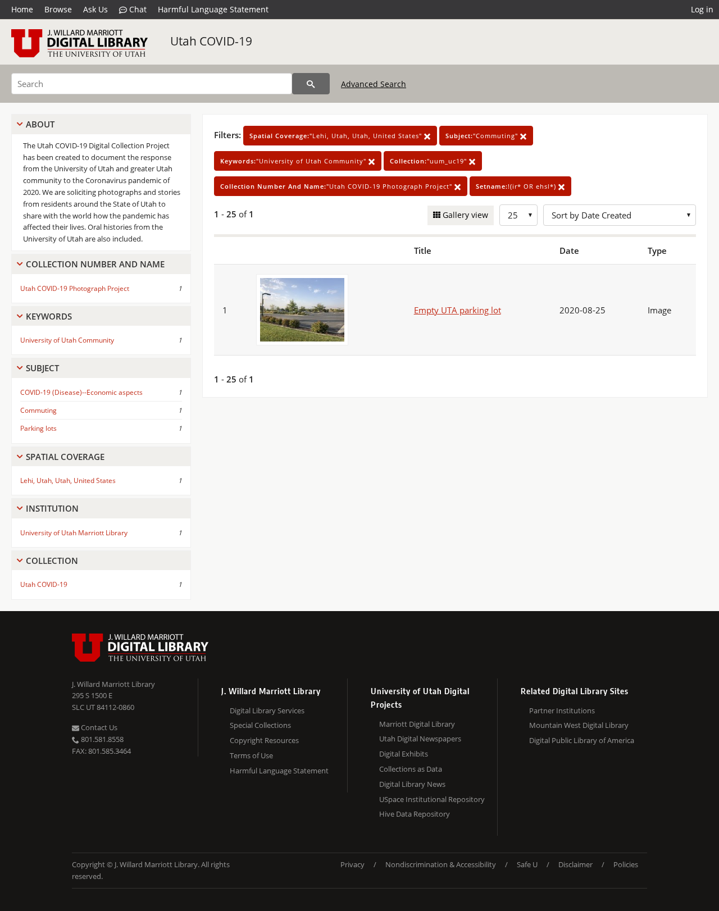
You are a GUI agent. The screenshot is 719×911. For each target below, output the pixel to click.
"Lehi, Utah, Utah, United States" (336, 135)
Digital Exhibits (403, 754)
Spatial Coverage (65, 456)
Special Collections (260, 725)
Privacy (352, 864)
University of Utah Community (67, 340)
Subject (42, 367)
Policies (625, 864)
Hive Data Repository (414, 814)
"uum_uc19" (429, 161)
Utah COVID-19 (211, 41)
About (40, 124)
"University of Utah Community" (294, 161)
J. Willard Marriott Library (113, 684)
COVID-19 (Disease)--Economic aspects (81, 392)
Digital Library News (412, 784)
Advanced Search (373, 84)
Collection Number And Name (95, 264)
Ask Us (95, 9)
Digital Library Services (267, 710)
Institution (52, 508)
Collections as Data (410, 769)
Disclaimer (575, 864)
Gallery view (464, 214)
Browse (58, 9)
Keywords (49, 316)
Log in (702, 9)
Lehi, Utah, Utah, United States (68, 480)
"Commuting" (482, 135)
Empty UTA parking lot (457, 310)
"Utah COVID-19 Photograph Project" (337, 186)
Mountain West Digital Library (579, 725)
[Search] (311, 83)
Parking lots (38, 428)
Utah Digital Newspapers (420, 739)
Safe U (527, 864)
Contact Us (98, 727)
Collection (52, 560)
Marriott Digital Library (417, 724)
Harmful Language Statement (213, 9)
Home (22, 9)
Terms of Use (251, 755)
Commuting (38, 410)
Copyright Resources (264, 740)
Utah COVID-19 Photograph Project (74, 288)
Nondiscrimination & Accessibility (440, 864)
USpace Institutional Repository (432, 799)
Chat (137, 9)
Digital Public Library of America (581, 740)
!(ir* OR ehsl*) (517, 186)
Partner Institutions (562, 710)
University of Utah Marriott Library (74, 533)
